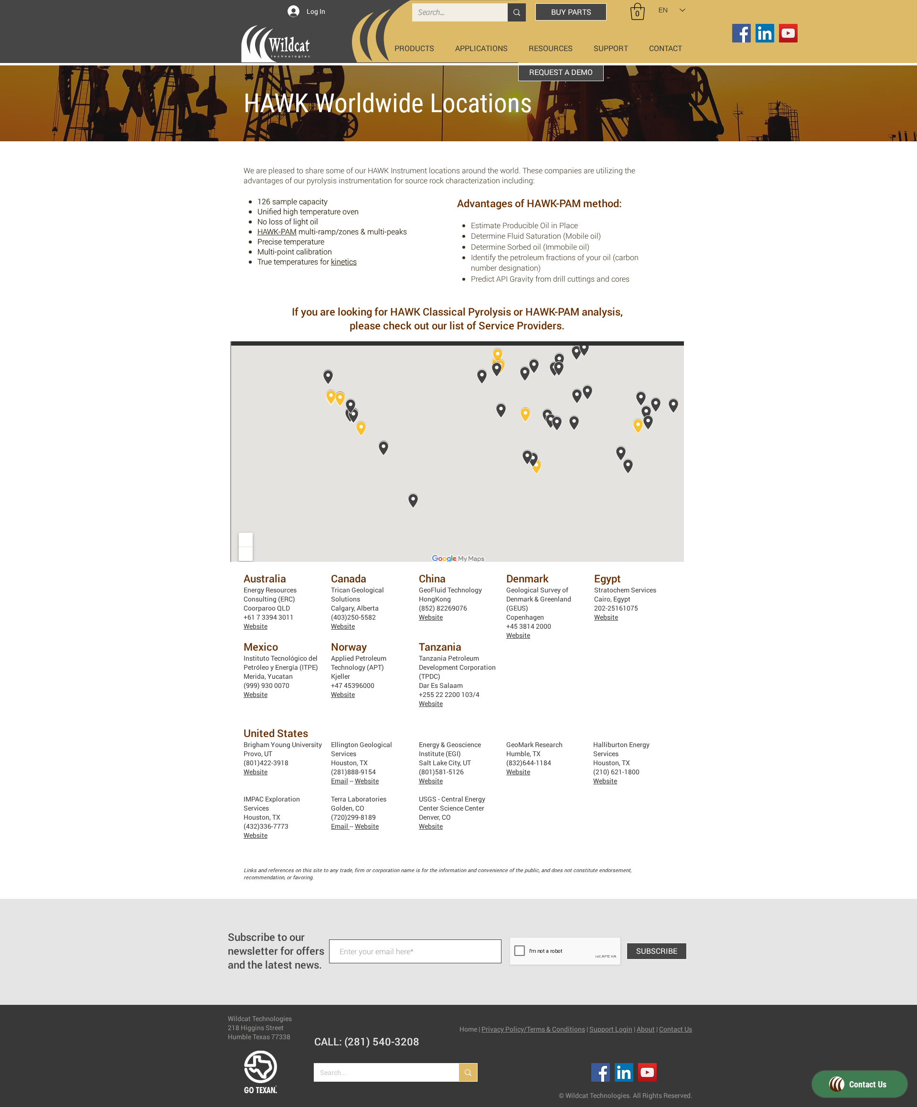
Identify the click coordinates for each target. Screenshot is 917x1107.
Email (339, 780)
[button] (637, 11)
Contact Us (675, 1028)
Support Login (610, 1028)
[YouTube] (788, 33)
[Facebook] (741, 33)
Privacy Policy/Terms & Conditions (533, 1028)
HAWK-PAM (277, 231)
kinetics (344, 261)
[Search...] (517, 12)
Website (255, 626)
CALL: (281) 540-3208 (366, 1041)
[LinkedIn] (765, 33)
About (646, 1028)
